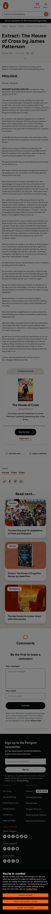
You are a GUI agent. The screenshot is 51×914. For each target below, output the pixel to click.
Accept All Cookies (25, 908)
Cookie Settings (25, 895)
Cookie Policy (31, 889)
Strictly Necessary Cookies (26, 901)
